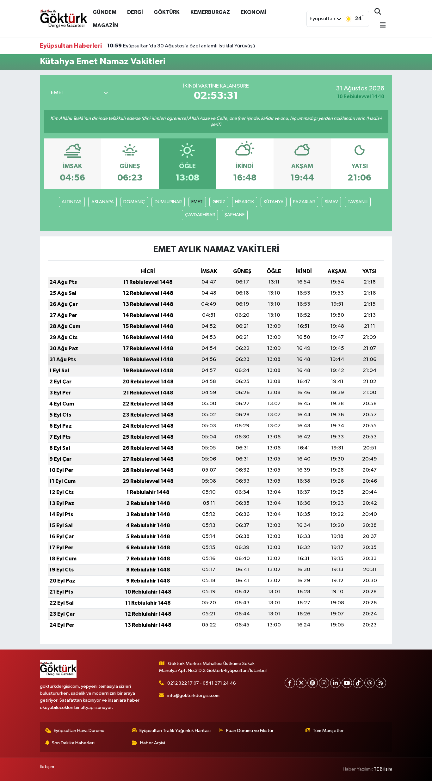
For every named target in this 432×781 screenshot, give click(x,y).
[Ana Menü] (380, 26)
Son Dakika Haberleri (73, 743)
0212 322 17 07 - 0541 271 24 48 (201, 683)
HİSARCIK (244, 201)
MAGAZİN (105, 25)
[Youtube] (347, 683)
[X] (301, 683)
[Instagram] (324, 683)
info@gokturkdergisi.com (193, 695)
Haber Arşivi (152, 743)
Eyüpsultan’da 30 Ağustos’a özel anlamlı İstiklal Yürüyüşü (181, 46)
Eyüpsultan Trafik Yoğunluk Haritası (175, 730)
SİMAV (331, 201)
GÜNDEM (104, 12)
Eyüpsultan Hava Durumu (79, 730)
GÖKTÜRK (167, 12)
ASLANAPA (102, 201)
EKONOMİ (253, 12)
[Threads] (369, 683)
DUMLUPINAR (168, 201)
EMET (197, 201)
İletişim (47, 766)
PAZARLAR (304, 201)
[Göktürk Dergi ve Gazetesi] (63, 18)
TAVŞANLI (357, 201)
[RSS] (381, 683)
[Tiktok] (358, 683)
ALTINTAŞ (72, 201)
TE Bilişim (383, 769)
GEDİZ (219, 201)
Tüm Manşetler (328, 730)
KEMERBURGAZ (210, 12)
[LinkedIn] (335, 683)
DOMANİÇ (134, 201)
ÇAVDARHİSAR (200, 214)
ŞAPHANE (234, 214)
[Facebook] (290, 683)
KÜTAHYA (274, 201)
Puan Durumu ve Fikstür (250, 730)
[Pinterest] (312, 683)
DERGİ (135, 12)
